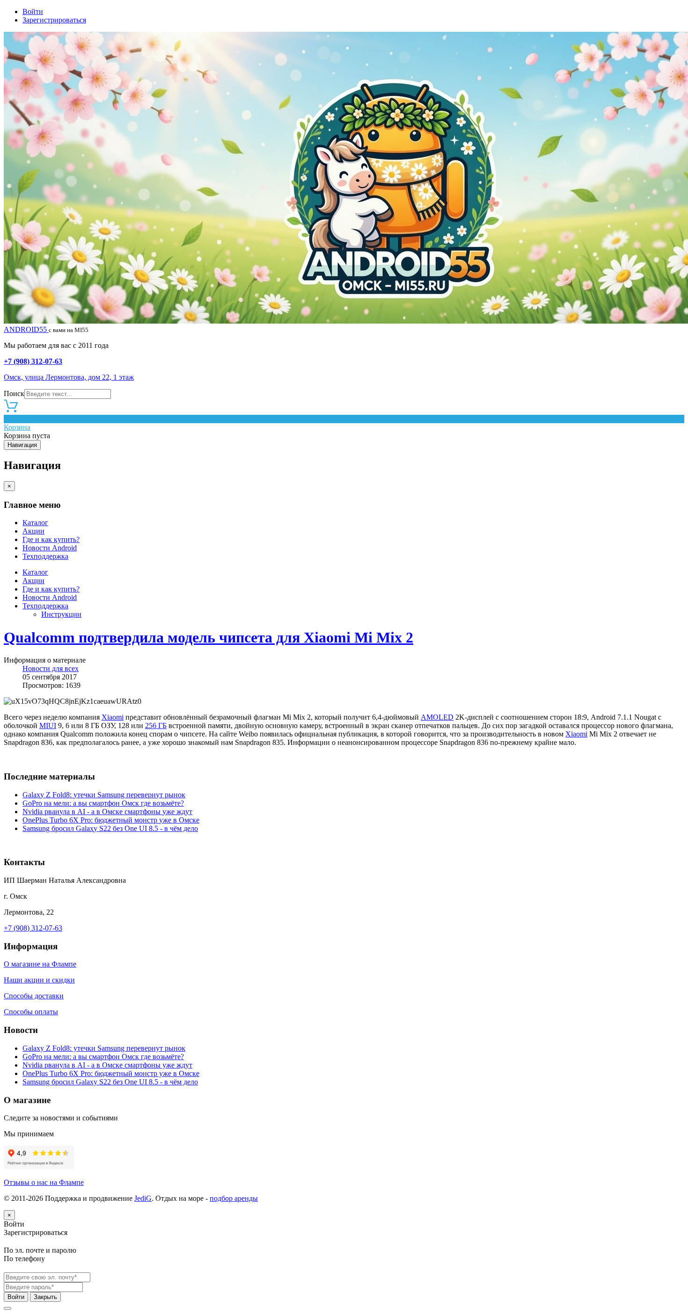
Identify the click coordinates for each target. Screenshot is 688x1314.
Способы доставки (34, 996)
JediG (143, 1198)
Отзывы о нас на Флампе (44, 1182)
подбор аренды (234, 1198)
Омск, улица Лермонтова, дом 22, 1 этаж (69, 377)
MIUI (47, 725)
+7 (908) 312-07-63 (33, 361)
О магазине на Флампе (40, 964)
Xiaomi (113, 717)
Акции (33, 531)
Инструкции (61, 614)
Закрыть (45, 1296)
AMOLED (437, 717)
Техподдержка (45, 556)
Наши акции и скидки (39, 980)
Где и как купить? (51, 539)
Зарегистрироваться (54, 20)
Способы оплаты (31, 1012)
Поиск (14, 393)
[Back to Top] (7, 1308)
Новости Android (49, 548)
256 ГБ (156, 725)
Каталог (35, 523)
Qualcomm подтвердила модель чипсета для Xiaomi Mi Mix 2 (208, 637)
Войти (32, 11)
